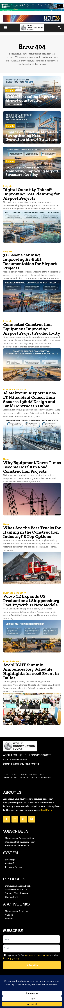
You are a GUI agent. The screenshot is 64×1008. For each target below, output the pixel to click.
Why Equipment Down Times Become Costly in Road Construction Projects (32, 467)
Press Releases (12, 661)
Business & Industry (14, 389)
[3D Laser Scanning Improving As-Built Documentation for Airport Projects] (32, 296)
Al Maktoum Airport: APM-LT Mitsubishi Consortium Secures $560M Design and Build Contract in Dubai (29, 399)
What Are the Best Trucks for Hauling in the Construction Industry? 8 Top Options (32, 532)
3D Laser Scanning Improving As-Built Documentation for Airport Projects (30, 261)
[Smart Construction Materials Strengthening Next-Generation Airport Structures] (32, 127)
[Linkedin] (23, 819)
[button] (5, 28)
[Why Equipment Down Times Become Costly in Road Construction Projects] (32, 499)
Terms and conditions (37, 955)
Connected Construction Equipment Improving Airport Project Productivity (31, 329)
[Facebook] (6, 819)
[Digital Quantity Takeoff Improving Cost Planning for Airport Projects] (32, 226)
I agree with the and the (30, 957)
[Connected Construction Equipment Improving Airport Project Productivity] (32, 364)
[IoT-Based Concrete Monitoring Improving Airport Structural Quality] (32, 163)
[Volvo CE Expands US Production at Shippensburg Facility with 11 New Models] (32, 636)
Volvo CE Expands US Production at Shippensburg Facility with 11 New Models (31, 600)
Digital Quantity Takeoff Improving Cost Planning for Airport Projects (31, 194)
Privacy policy (11, 958)
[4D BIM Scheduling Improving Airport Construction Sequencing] (32, 92)
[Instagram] (14, 819)
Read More (46, 810)
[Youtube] (31, 819)
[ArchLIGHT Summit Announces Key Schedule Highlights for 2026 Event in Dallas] (32, 709)
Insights (10, 90)
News (6, 459)
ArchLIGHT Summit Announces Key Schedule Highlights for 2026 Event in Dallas (31, 671)
